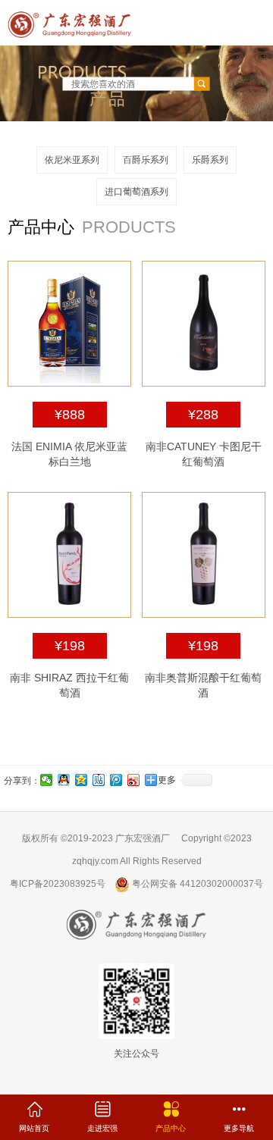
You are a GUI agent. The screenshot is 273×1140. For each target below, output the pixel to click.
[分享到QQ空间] (81, 780)
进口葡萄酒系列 (136, 191)
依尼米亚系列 (72, 160)
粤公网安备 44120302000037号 (196, 883)
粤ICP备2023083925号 (57, 883)
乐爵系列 (210, 160)
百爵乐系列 (145, 160)
